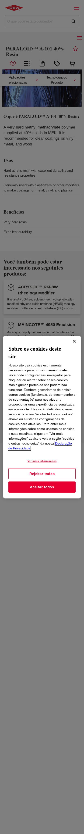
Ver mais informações (42, 461)
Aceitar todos (42, 487)
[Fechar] (74, 341)
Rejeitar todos (42, 473)
